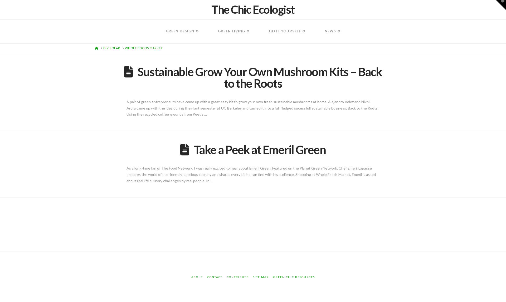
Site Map (261, 277)
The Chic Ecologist (253, 9)
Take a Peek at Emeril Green (260, 149)
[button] (501, 5)
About (197, 277)
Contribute (238, 277)
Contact (214, 277)
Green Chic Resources (294, 277)
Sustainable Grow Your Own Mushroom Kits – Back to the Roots (260, 77)
